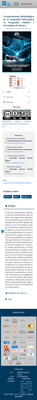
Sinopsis (11, 205)
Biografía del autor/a (17, 293)
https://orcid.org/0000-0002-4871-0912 (16, 162)
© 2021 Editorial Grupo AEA (24, 395)
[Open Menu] (4, 3)
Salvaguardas (26, 197)
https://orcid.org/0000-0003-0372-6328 (16, 143)
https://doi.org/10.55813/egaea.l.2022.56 (18, 28)
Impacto (16, 197)
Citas (9, 299)
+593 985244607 (22, 376)
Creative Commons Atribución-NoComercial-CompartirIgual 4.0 (16, 123)
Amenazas (7, 197)
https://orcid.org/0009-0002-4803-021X (16, 151)
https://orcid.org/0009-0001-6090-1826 (16, 173)
